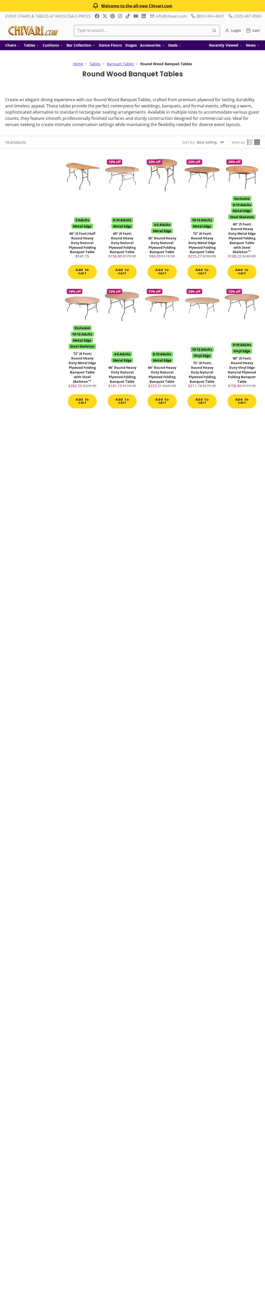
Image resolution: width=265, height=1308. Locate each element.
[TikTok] (128, 16)
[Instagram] (120, 16)
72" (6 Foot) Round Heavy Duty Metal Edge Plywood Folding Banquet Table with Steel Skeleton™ (82, 348)
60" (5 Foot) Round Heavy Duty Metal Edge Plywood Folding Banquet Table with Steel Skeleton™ (242, 219)
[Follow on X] (104, 16)
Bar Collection (79, 45)
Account (233, 30)
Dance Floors (110, 45)
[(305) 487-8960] (245, 16)
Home (78, 63)
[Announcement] (132, 6)
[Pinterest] (112, 16)
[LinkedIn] (143, 16)
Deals (173, 45)
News (251, 45)
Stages (131, 45)
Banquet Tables (120, 63)
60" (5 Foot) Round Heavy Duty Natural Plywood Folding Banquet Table (122, 219)
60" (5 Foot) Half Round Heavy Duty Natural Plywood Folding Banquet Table (82, 219)
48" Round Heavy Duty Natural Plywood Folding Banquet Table (122, 348)
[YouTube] (136, 16)
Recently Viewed (223, 45)
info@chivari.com (171, 16)
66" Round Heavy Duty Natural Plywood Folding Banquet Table (162, 348)
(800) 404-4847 (210, 16)
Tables (29, 45)
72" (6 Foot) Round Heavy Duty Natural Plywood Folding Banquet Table (202, 348)
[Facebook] (97, 16)
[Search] (214, 30)
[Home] (33, 30)
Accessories (150, 45)
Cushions (51, 45)
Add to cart (82, 271)
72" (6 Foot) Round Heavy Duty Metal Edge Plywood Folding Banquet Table (202, 219)
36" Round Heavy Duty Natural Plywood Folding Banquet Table (162, 219)
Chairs (10, 45)
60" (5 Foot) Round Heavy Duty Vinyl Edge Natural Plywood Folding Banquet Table (242, 348)
